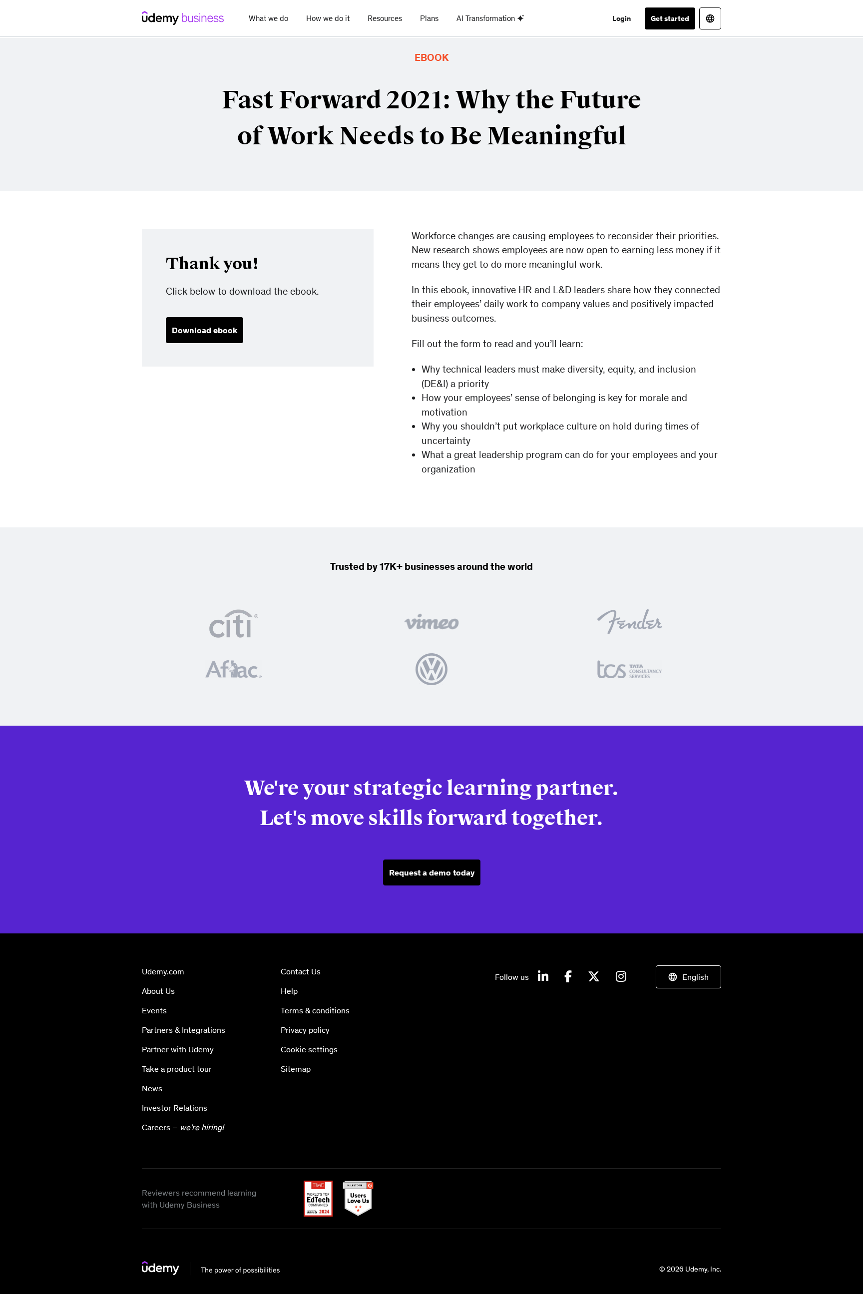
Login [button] (621, 18)
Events (154, 1010)
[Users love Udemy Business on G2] (354, 1198)
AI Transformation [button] (486, 18)
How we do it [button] (328, 18)
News (152, 1088)
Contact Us (301, 971)
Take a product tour (177, 1069)
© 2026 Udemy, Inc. (690, 1269)
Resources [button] (385, 18)
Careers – (183, 1127)
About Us (158, 991)
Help (289, 991)
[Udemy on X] (594, 977)
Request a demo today (431, 872)
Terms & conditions (315, 1010)
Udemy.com (163, 971)
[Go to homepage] (211, 1268)
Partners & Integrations (183, 1030)
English (695, 977)
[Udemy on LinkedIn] (543, 977)
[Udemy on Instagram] (621, 977)
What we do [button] (268, 18)
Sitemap (296, 1069)
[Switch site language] (710, 18)
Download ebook (204, 330)
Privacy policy (305, 1030)
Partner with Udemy (178, 1049)
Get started (670, 18)
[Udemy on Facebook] (568, 977)
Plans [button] (429, 18)
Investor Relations (174, 1108)
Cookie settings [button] (309, 1049)
